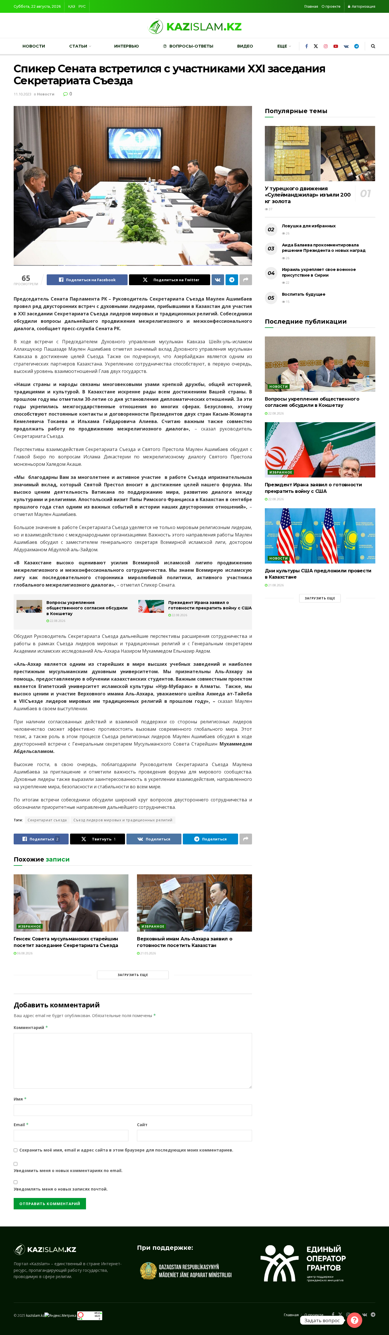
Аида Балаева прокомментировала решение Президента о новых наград (324, 247)
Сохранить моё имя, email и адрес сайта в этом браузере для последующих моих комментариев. (126, 1150)
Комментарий (31, 1027)
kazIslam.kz (35, 1315)
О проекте (331, 6)
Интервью (126, 46)
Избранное (29, 926)
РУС (82, 6)
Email (21, 1124)
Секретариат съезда (47, 820)
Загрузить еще (133, 975)
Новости (33, 46)
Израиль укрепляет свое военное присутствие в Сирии (319, 272)
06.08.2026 (24, 953)
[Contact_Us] (354, 1320)
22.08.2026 (57, 620)
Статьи (78, 46)
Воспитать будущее (303, 294)
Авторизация (363, 6)
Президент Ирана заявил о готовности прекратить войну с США (210, 605)
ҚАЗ (71, 6)
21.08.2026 (275, 585)
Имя (20, 1099)
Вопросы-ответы (191, 46)
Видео (245, 46)
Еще (282, 46)
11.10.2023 (22, 94)
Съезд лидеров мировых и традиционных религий (123, 820)
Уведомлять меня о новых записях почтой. (61, 1189)
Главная (311, 6)
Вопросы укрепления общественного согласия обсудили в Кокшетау (87, 608)
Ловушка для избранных (309, 225)
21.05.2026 (148, 953)
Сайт (142, 1124)
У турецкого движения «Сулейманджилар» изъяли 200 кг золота (308, 195)
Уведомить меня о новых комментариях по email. (68, 1170)
